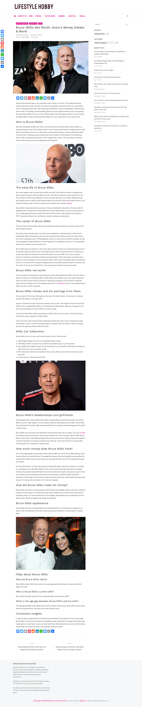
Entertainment (22, 23)
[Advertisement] (94, 6)
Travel (82, 16)
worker (69, 203)
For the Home (50, 16)
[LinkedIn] (2, 51)
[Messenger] (2, 58)
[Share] (2, 66)
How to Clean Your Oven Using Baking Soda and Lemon (111, 100)
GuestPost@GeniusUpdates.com (98, 701)
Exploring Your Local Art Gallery (104, 70)
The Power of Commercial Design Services (107, 77)
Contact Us (22, 16)
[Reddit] (2, 47)
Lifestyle (72, 16)
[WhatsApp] (2, 55)
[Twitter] (2, 35)
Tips (40, 23)
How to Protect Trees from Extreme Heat (107, 93)
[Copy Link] (2, 62)
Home (31, 16)
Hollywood (61, 283)
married (82, 433)
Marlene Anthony (23, 35)
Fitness (38, 16)
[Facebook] (2, 31)
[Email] (2, 39)
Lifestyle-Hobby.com (73, 701)
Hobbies (61, 16)
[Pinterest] (2, 43)
